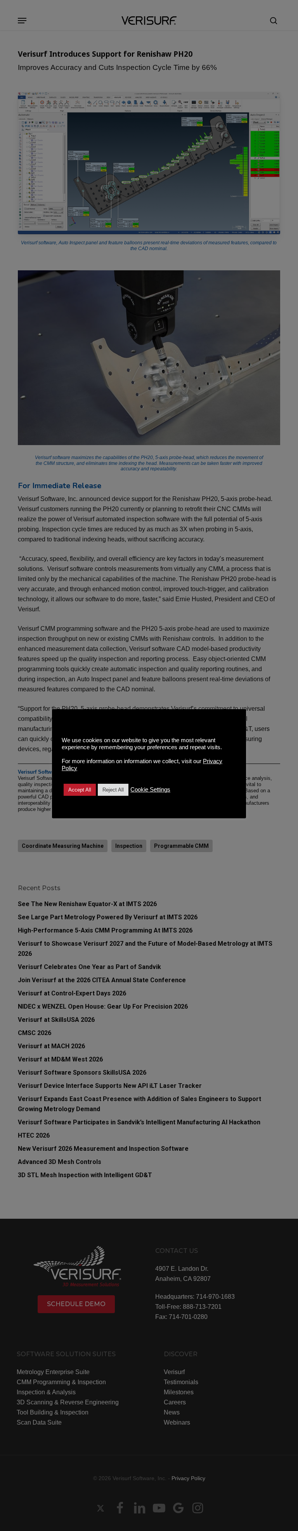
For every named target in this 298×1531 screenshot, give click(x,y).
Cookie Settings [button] (150, 789)
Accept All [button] (79, 790)
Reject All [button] (113, 790)
